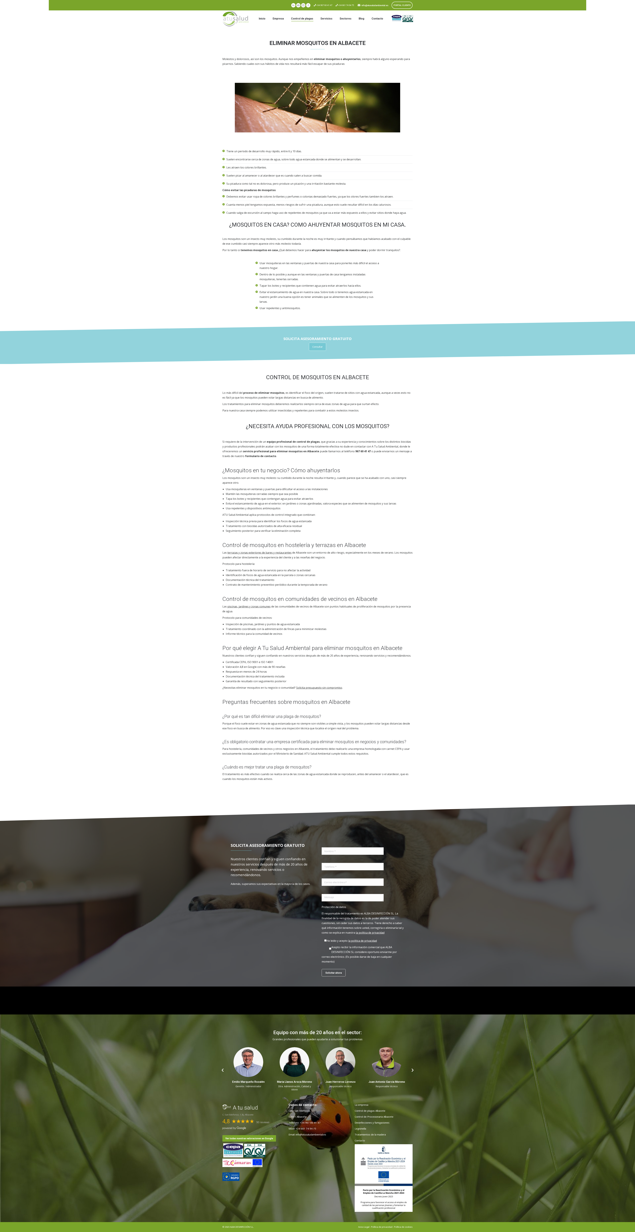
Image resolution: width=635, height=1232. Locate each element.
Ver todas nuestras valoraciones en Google (249, 1138)
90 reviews (262, 1122)
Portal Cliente (402, 5)
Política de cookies (403, 1226)
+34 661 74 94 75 (346, 5)
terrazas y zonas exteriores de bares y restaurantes (259, 552)
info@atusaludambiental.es (374, 5)
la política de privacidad (370, 932)
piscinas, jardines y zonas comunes (249, 606)
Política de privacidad (381, 1226)
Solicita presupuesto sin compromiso (319, 687)
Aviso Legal (363, 1226)
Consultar (317, 346)
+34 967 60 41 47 (324, 5)
